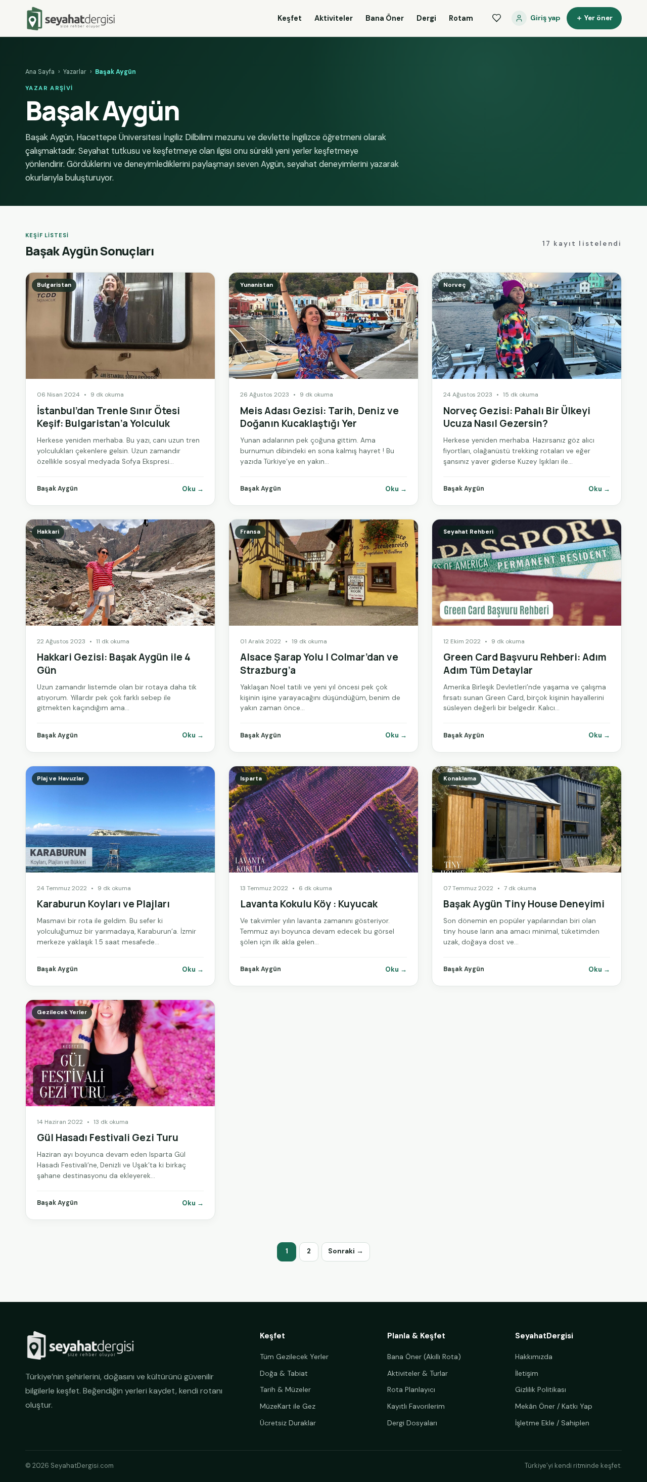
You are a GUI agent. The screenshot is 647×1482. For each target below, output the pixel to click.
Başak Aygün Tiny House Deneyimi (524, 903)
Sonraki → (345, 1251)
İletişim (526, 1373)
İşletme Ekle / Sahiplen (552, 1422)
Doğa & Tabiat (284, 1373)
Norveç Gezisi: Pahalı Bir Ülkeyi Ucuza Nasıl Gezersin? (516, 417)
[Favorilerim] (496, 18)
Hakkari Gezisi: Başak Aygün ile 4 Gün (114, 663)
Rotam (461, 18)
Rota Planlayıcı (411, 1389)
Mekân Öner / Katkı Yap (553, 1406)
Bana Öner (384, 18)
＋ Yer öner (594, 18)
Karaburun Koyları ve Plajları (103, 903)
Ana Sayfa (40, 72)
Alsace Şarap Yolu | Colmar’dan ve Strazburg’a (319, 663)
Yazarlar (74, 72)
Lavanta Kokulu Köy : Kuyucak (309, 903)
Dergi (426, 18)
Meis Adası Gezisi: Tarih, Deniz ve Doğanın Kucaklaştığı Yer (319, 417)
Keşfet (290, 18)
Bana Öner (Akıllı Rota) (424, 1356)
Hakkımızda (533, 1356)
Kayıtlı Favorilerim (416, 1406)
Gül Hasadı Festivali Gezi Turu (107, 1137)
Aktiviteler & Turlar (417, 1373)
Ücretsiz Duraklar (288, 1422)
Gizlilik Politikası (540, 1389)
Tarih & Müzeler (285, 1389)
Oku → (193, 489)
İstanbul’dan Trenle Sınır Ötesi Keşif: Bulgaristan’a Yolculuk (108, 417)
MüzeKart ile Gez (287, 1406)
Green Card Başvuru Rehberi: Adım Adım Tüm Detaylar (525, 663)
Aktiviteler (333, 18)
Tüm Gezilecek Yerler (294, 1356)
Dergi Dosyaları (412, 1422)
